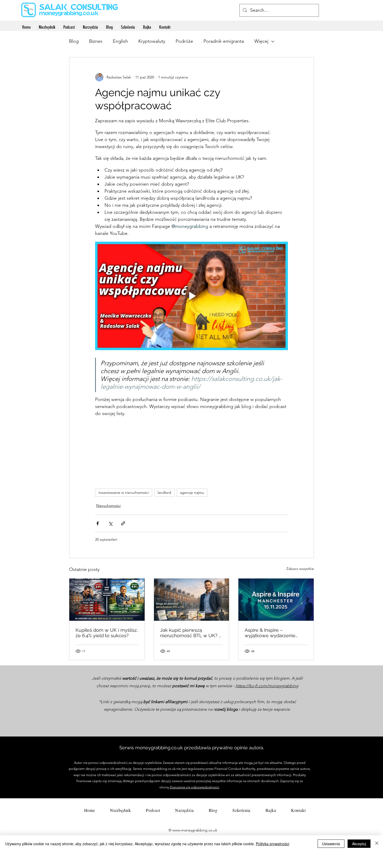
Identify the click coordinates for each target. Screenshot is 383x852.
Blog (74, 41)
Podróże (184, 41)
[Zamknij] (377, 843)
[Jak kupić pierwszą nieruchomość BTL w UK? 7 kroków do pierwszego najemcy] (191, 600)
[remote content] (191, 455)
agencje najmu (192, 492)
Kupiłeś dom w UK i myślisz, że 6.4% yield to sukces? (107, 632)
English (120, 41)
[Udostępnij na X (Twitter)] (110, 523)
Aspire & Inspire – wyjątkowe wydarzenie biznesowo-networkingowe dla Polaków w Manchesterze (275, 632)
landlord (164, 492)
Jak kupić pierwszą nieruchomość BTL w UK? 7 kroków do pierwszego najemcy (190, 632)
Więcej (261, 41)
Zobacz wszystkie (300, 568)
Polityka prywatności (272, 843)
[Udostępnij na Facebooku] (97, 523)
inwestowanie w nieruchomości (123, 492)
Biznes (95, 41)
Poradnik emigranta (223, 41)
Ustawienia (331, 843)
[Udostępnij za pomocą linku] (123, 523)
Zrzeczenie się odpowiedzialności (194, 787)
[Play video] (191, 296)
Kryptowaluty (151, 41)
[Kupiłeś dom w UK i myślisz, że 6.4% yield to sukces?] (107, 600)
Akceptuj (359, 843)
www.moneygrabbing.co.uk (194, 830)
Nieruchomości (108, 505)
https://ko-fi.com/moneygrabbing (267, 685)
